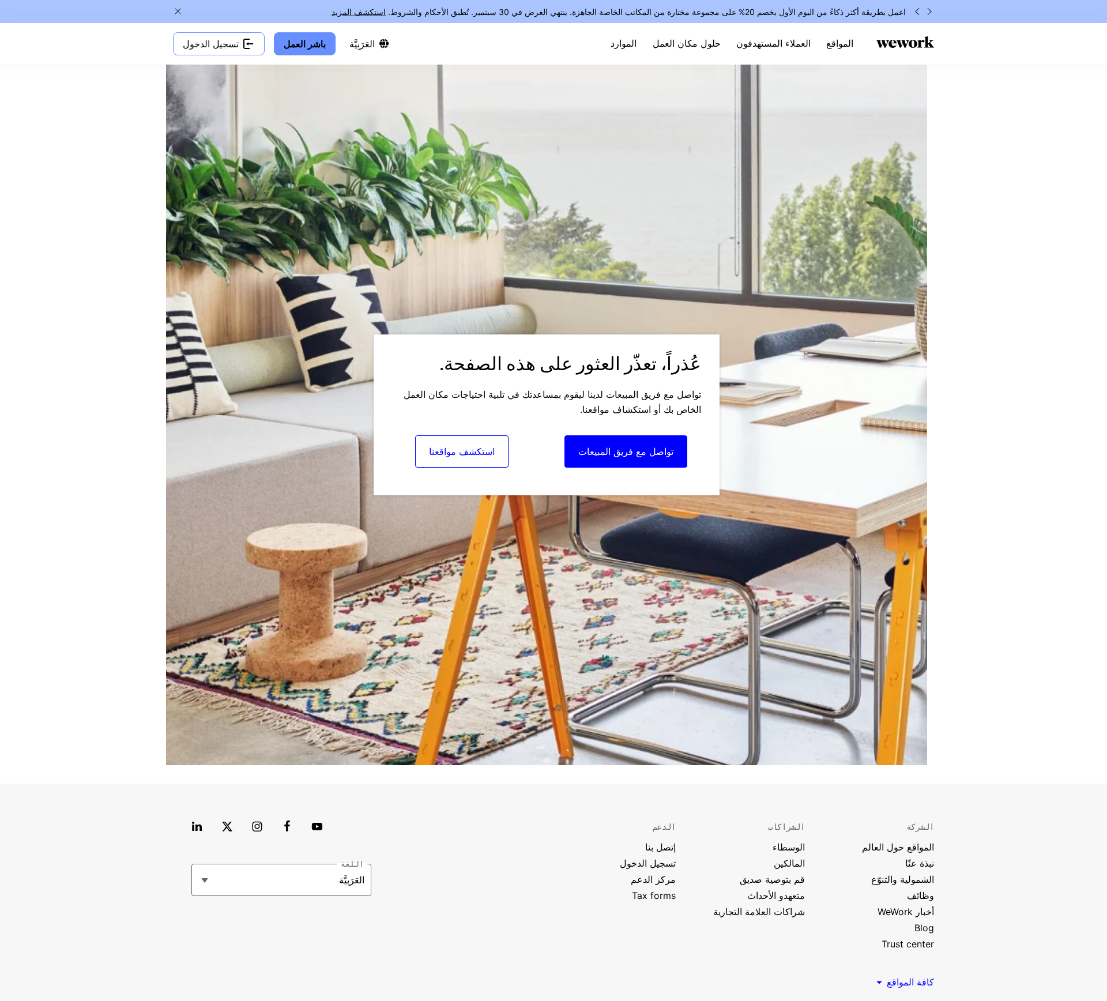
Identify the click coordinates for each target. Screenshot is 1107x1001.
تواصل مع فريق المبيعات (625, 451)
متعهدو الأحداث (776, 895)
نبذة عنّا (919, 863)
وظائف (920, 895)
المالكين (789, 863)
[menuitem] (839, 44)
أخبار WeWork (906, 911)
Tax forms (654, 895)
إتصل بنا (660, 847)
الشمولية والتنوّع (902, 879)
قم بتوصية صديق (772, 879)
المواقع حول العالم (898, 847)
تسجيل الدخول (648, 863)
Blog (924, 928)
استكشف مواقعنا (462, 451)
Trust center (908, 944)
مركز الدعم (653, 879)
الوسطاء (789, 847)
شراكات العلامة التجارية (759, 911)
